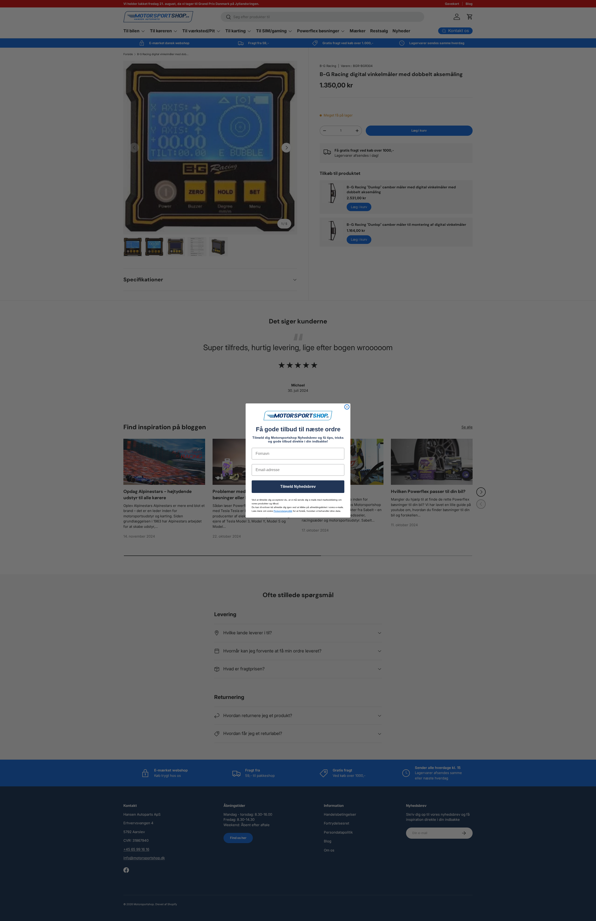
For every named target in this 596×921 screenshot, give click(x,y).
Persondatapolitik (283, 511)
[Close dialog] (347, 407)
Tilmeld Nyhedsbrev (298, 487)
